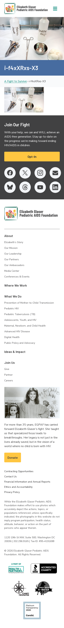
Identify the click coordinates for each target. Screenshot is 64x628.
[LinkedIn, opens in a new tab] (55, 187)
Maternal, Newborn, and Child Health (25, 325)
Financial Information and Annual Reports (27, 481)
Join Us (9, 363)
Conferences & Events (17, 276)
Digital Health (12, 337)
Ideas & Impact (14, 352)
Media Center (11, 271)
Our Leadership (13, 253)
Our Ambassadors (14, 265)
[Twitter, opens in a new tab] (25, 173)
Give (6, 369)
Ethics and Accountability (18, 487)
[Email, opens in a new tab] (55, 173)
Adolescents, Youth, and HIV (20, 320)
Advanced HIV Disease (17, 331)
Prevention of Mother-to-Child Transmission (29, 303)
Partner (8, 375)
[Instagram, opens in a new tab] (40, 173)
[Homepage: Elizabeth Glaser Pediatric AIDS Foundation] (16, 8)
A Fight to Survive (15, 81)
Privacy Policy (12, 492)
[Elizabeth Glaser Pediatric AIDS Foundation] (31, 213)
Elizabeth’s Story (13, 242)
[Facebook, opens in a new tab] (10, 173)
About (8, 236)
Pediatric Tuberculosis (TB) (19, 314)
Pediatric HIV (11, 308)
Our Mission (11, 248)
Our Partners (11, 259)
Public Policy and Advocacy (19, 343)
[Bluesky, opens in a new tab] (10, 187)
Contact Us (10, 476)
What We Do (13, 296)
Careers (8, 380)
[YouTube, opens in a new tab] (40, 187)
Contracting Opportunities (18, 471)
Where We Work (15, 285)
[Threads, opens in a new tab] (25, 187)
